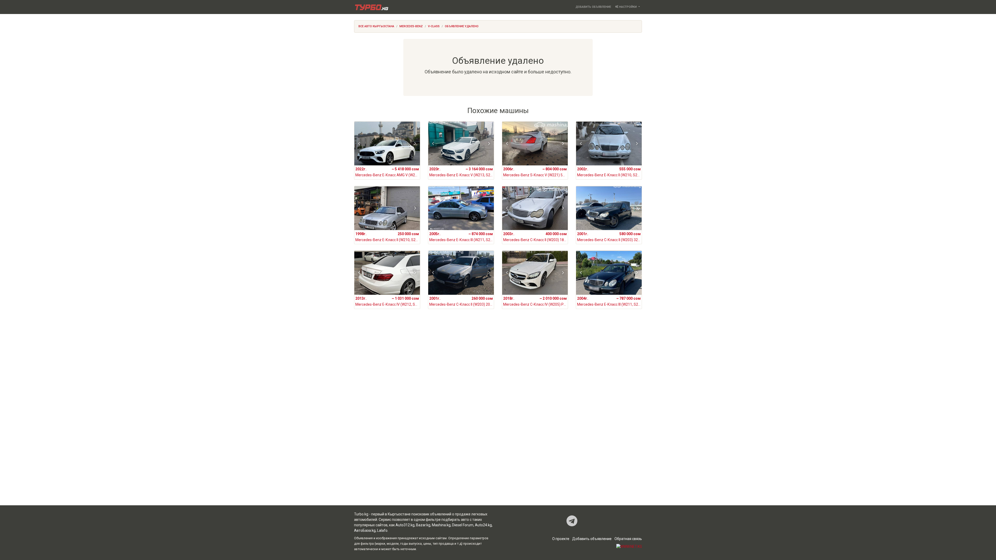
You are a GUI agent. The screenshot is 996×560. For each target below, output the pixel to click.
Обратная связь (628, 539)
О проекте (560, 539)
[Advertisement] (498, 364)
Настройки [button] (628, 7)
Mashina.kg (441, 525)
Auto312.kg (405, 525)
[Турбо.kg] (371, 7)
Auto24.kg (483, 525)
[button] (359, 143)
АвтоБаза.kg (365, 530)
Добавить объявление (593, 7)
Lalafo (382, 530)
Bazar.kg (423, 525)
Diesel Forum (462, 525)
